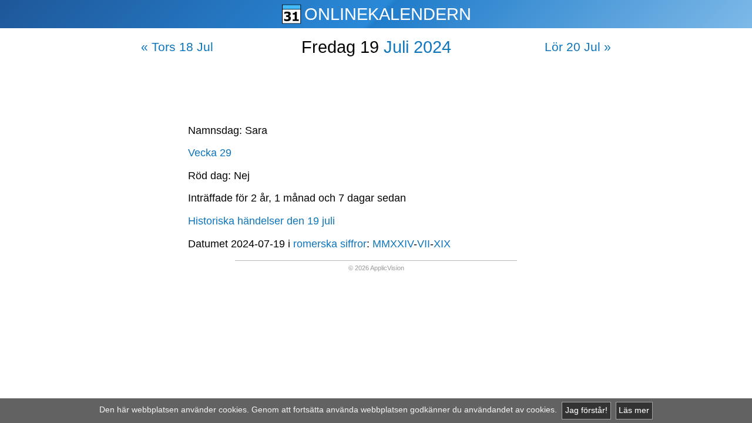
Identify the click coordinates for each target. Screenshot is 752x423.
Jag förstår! (586, 410)
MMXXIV (393, 244)
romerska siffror (330, 244)
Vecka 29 (209, 153)
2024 (432, 47)
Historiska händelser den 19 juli (261, 221)
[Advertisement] (376, 87)
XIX (442, 244)
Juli (396, 47)
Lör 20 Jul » (578, 46)
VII (423, 244)
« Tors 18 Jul (177, 46)
